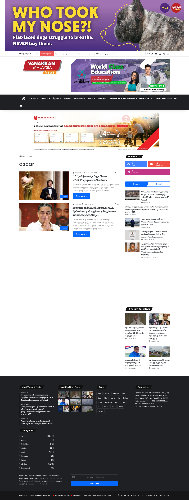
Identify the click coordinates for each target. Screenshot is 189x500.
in (119, 398)
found (113, 398)
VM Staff (78, 173)
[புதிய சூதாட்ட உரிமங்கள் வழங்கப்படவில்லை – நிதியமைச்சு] (87, 409)
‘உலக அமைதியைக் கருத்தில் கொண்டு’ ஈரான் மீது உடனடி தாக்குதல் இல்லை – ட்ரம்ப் (155, 222)
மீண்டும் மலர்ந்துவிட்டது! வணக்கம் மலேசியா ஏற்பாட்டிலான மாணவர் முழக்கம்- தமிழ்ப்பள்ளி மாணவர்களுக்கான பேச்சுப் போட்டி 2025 (147, 209)
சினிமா (90, 98)
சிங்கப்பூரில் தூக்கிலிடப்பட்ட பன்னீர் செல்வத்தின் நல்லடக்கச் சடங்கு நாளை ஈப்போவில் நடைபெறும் (154, 234)
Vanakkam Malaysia (63, 495)
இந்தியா (56, 98)
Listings (102, 98)
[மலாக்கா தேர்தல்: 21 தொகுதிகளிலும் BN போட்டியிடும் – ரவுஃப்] (135, 351)
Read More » (81, 196)
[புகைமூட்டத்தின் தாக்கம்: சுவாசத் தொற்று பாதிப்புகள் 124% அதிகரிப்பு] (87, 402)
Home (23, 156)
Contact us (164, 495)
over (123, 402)
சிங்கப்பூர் (24, 456)
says (113, 407)
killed (100, 402)
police (106, 407)
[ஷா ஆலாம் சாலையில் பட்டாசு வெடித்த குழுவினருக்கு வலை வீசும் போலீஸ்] (159, 351)
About (140, 495)
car (123, 394)
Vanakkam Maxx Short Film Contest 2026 (131, 98)
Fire (105, 398)
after (99, 394)
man (116, 402)
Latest (32, 98)
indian (125, 398)
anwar (107, 394)
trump (121, 407)
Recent (159, 184)
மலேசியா (44, 98)
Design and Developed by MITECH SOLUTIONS (92, 495)
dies (99, 398)
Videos (23, 440)
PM (99, 407)
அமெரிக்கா (25, 444)
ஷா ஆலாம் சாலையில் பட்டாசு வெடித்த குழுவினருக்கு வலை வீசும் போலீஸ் (159, 363)
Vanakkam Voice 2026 (166, 98)
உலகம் (66, 98)
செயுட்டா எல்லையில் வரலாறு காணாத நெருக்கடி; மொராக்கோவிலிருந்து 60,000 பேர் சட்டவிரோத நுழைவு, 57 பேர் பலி (155, 195)
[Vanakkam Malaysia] (43, 67)
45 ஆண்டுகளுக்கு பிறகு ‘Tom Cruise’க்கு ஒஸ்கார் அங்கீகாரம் (90, 178)
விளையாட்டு (78, 98)
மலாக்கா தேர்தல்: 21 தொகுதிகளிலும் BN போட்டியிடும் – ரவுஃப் (133, 363)
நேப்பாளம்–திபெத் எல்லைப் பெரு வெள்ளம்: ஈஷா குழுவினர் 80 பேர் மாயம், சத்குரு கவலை (86, 54)
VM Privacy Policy (152, 495)
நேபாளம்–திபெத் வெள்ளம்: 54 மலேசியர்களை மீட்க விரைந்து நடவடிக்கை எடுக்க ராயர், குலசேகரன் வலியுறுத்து (159, 333)
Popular (136, 184)
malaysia (108, 402)
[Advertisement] (147, 283)
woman (100, 411)
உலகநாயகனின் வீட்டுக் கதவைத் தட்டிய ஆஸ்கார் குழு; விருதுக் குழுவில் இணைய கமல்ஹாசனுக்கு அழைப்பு (94, 211)
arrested (116, 394)
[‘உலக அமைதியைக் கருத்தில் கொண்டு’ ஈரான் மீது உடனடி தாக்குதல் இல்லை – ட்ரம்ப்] (132, 222)
